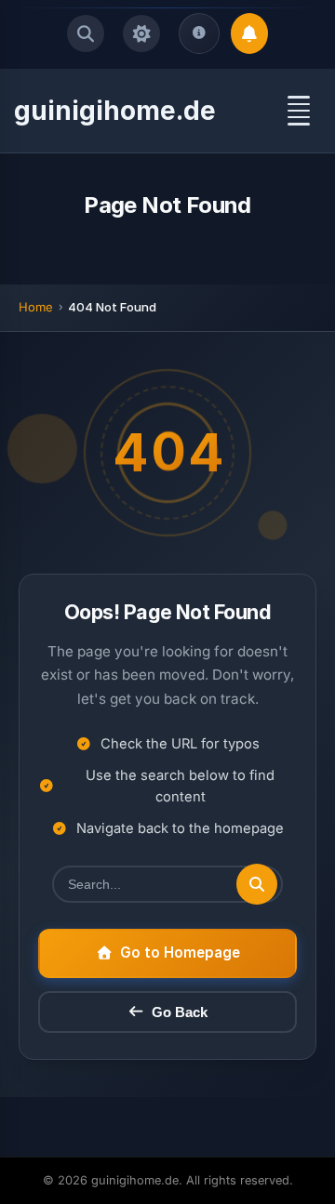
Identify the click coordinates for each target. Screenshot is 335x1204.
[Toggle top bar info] (199, 33)
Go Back (180, 1012)
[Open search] (85, 33)
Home (36, 306)
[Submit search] (256, 884)
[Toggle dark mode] (141, 33)
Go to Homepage (180, 952)
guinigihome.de (115, 110)
